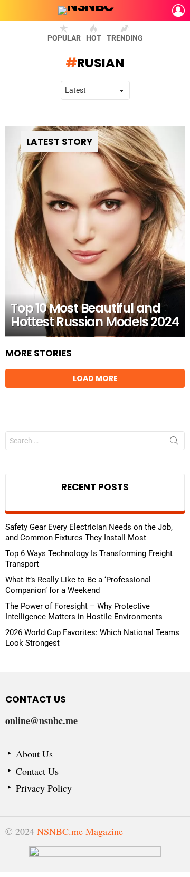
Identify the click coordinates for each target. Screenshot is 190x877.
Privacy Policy (44, 788)
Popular (64, 38)
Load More (95, 378)
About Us (34, 754)
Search (174, 442)
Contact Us (37, 771)
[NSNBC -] (95, 859)
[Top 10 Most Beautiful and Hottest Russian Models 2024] (95, 231)
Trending (125, 38)
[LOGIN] (178, 10)
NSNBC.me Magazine (80, 831)
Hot (93, 38)
